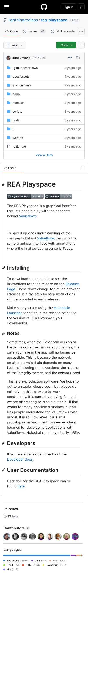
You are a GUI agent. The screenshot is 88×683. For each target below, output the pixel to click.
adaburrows (21, 57)
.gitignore (19, 146)
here (21, 486)
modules (18, 102)
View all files (44, 155)
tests (16, 120)
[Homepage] (44, 6)
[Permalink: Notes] (4, 333)
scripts (17, 111)
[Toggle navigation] (6, 6)
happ (16, 94)
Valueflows (28, 216)
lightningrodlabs (23, 20)
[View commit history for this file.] (78, 58)
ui (14, 129)
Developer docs (20, 459)
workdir (18, 137)
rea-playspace (54, 20)
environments (22, 85)
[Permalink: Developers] (4, 443)
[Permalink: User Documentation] (4, 470)
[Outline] (82, 168)
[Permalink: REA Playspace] (4, 184)
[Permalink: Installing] (4, 268)
